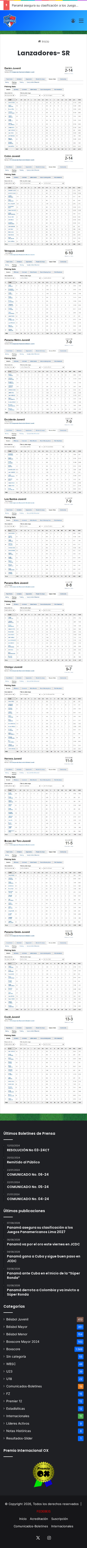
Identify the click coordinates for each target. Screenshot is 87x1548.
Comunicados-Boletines (24, 1386)
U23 (9, 1371)
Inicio (45, 41)
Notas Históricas (18, 1431)
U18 (9, 1379)
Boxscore (13, 1349)
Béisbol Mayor (16, 1327)
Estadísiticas (15, 1408)
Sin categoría (16, 1356)
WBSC (11, 1364)
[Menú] (81, 22)
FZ (8, 1394)
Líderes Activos (17, 1423)
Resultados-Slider (19, 1438)
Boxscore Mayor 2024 (22, 1341)
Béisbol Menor (16, 1334)
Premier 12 (14, 1401)
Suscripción (59, 1519)
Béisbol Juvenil (17, 1319)
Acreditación (39, 1519)
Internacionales (17, 1416)
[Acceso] (73, 22)
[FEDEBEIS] (9, 20)
